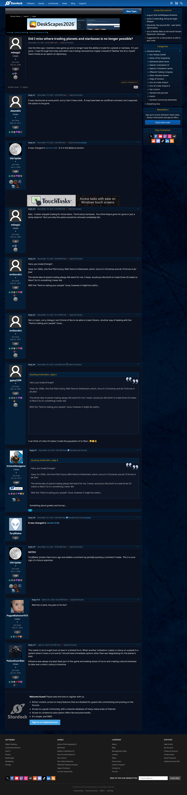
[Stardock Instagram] (169, 136)
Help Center (168, 744)
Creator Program (118, 764)
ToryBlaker (16, 533)
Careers (115, 754)
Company (116, 739)
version (50, 522)
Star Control (61, 758)
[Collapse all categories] (179, 50)
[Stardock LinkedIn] (167, 141)
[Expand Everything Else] (145, 104)
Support (82, 3)
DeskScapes (9, 758)
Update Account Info (172, 761)
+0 (15, 69)
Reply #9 (31, 547)
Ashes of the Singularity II (66, 744)
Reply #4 (31, 259)
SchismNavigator (16, 465)
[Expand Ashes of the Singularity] (148, 58)
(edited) (84, 142)
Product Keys (169, 754)
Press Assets (116, 761)
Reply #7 (33, 450)
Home (9, 32)
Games (41, 3)
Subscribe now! (162, 122)
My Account (168, 747)
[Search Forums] (181, 3)
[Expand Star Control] (148, 89)
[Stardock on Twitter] (151, 136)
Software (30, 3)
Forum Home (15, 16)
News (64, 3)
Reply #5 (31, 315)
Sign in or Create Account (45, 722)
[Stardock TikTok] (162, 141)
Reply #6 (31, 364)
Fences (7, 754)
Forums (115, 771)
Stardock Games (20, 32)
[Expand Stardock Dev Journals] (148, 93)
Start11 (8, 751)
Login (34, 16)
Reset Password (170, 758)
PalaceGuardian (15, 660)
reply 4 (53, 374)
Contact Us (116, 768)
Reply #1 (31, 95)
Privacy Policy (78, 791)
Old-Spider (15, 158)
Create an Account (171, 751)
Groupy (8, 764)
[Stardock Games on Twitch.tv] (165, 136)
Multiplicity (9, 761)
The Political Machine (65, 761)
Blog (73, 3)
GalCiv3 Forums (75, 364)
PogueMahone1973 (17, 615)
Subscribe (174, 778)
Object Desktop (11, 744)
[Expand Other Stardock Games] (148, 75)
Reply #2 (31, 142)
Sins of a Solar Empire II (66, 754)
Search (26, 16)
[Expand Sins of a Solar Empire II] (148, 86)
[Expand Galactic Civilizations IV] (148, 65)
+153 (15, 171)
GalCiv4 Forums (67, 42)
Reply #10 (36, 599)
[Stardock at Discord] (158, 141)
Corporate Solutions (12, 747)
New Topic (131, 11)
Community (53, 3)
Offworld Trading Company (67, 764)
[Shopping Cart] (176, 3)
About (114, 744)
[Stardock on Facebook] (156, 136)
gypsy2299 (15, 380)
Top (138, 95)
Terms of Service (92, 791)
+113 (15, 393)
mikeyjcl (15, 52)
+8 (15, 677)
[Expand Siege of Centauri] (148, 79)
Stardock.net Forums (78, 450)
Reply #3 (31, 209)
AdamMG (15, 110)
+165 (16, 482)
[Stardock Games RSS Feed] (172, 141)
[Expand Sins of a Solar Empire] (148, 82)
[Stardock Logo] (13, 3)
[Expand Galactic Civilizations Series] (148, 68)
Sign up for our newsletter (123, 778)
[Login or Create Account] (171, 3)
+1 (17, 632)
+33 (15, 287)
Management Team (119, 751)
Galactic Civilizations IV (37, 32)
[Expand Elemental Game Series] (148, 61)
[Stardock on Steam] (174, 136)
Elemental (61, 747)
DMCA (102, 791)
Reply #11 (32, 645)
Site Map (110, 791)
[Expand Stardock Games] (145, 51)
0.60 (57, 522)
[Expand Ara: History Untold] (148, 54)
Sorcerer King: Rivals (65, 771)
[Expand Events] (148, 96)
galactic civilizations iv (129, 82)
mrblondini (15, 274)
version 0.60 (51, 147)
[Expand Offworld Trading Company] (148, 72)
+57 (15, 127)
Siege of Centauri (63, 768)
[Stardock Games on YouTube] (160, 136)
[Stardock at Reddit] (153, 141)
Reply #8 (31, 517)
